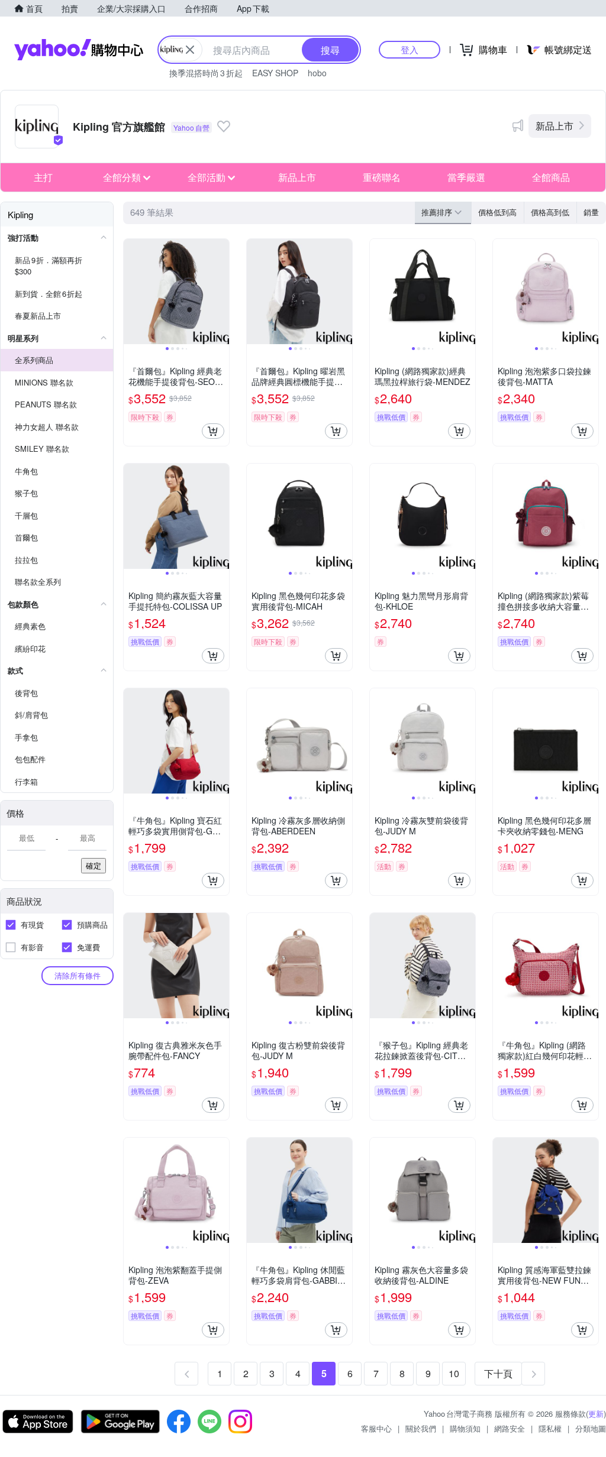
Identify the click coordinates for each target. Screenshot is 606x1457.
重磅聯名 (382, 177)
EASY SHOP (275, 73)
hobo (317, 73)
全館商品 (551, 177)
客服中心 (376, 1428)
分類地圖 (590, 1428)
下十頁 (498, 1373)
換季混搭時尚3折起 (206, 73)
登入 (409, 49)
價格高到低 (550, 212)
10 (454, 1373)
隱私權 (550, 1428)
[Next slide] (221, 291)
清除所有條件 (77, 975)
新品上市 (554, 125)
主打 (43, 177)
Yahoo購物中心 (78, 49)
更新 (596, 1413)
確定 (93, 865)
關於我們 (420, 1428)
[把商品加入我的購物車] (213, 431)
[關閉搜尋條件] (190, 50)
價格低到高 (497, 212)
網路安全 (509, 1428)
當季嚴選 (466, 177)
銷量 (591, 212)
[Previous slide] (131, 291)
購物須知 (465, 1428)
